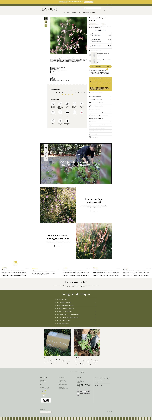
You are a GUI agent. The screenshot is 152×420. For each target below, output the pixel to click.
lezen (94, 210)
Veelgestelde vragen (62, 380)
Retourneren (61, 383)
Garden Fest (42, 385)
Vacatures (42, 383)
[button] (64, 13)
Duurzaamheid (43, 380)
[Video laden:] (76, 164)
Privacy (60, 385)
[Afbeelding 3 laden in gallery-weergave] (45, 25)
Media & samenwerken (44, 387)
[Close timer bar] (150, 2)
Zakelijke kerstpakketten (44, 388)
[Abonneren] (108, 383)
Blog (41, 384)
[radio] (100, 34)
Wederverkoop (61, 387)
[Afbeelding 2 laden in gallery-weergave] (45, 21)
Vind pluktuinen (43, 381)
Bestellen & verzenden (62, 381)
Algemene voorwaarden (63, 384)
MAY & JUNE (110, 411)
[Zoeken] (85, 8)
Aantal (90, 22)
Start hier (58, 245)
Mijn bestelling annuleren (63, 388)
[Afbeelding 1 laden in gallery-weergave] (45, 18)
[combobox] (92, 8)
